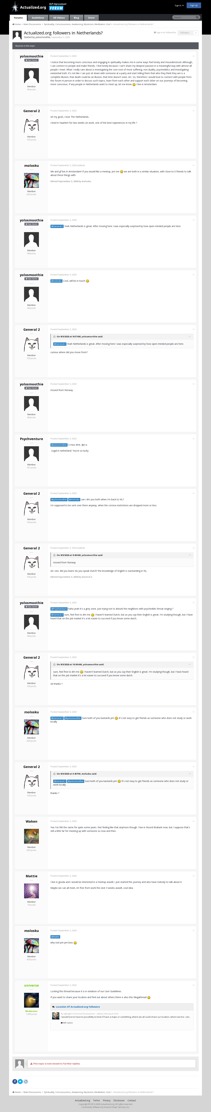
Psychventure (31, 439)
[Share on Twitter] (20, 1081)
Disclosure (119, 1100)
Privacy (106, 1100)
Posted (63, 55)
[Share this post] (193, 55)
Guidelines (38, 17)
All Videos (59, 17)
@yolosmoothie (59, 444)
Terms (96, 1100)
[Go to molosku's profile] (31, 180)
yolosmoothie (42, 37)
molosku (31, 165)
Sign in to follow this (166, 32)
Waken (31, 821)
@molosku (56, 281)
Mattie (31, 876)
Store (91, 17)
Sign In (178, 5)
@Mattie (55, 936)
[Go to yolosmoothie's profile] (17, 35)
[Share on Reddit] (25, 1081)
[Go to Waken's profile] (31, 836)
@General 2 (57, 226)
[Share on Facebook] (14, 1081)
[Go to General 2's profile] (31, 125)
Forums (18, 17)
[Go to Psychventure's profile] (31, 453)
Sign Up (194, 5)
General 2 (31, 111)
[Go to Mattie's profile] (31, 891)
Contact (132, 1100)
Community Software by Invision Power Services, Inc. (105, 1107)
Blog (76, 17)
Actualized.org (82, 1100)
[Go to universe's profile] (31, 1000)
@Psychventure (59, 608)
